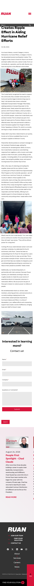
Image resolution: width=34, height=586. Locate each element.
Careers (17, 562)
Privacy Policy (18, 574)
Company (5, 380)
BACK (5, 422)
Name (4, 359)
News (17, 567)
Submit (17, 409)
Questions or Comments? (10, 390)
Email (3, 369)
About (17, 554)
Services (17, 558)
